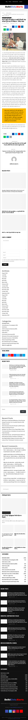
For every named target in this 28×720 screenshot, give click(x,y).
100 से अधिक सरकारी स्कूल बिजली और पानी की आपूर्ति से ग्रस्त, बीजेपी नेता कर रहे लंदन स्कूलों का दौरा (14, 144)
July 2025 (4, 296)
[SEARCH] (24, 489)
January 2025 (5, 307)
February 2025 (5, 306)
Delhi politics (9, 17)
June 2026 (4, 276)
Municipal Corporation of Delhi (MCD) (10, 338)
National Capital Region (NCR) (8, 339)
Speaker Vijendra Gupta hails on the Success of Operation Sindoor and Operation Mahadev (13, 191)
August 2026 (5, 273)
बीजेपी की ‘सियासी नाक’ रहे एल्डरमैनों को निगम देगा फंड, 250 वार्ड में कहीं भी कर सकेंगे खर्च (14, 458)
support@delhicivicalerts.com (16, 707)
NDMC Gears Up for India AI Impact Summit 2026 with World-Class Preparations (17, 654)
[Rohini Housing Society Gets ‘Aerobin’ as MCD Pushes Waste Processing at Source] (5, 376)
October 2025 (5, 291)
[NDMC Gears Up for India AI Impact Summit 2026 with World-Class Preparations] (4, 655)
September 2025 (5, 293)
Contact (20, 1)
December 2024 (5, 309)
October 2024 (5, 313)
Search (3, 409)
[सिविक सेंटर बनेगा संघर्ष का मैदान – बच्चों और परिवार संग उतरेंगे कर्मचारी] (20, 529)
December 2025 (5, 287)
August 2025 (5, 295)
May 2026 (4, 278)
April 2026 (4, 280)
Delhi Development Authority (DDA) (9, 328)
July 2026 (4, 275)
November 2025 (5, 289)
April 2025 (4, 302)
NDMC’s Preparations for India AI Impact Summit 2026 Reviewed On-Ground (17, 647)
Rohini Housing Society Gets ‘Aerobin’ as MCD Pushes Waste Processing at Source (17, 376)
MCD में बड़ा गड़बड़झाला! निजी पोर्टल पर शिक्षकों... (12, 516)
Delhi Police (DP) (5, 330)
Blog (6, 1)
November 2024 (5, 311)
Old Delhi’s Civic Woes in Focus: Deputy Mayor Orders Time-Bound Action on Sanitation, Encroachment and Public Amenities (17, 384)
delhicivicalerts (6, 23)
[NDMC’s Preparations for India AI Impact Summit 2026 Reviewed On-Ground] (4, 648)
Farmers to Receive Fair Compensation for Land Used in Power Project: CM (14, 152)
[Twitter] (10, 711)
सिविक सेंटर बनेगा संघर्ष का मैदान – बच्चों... (20, 534)
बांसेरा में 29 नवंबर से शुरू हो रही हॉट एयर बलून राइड (11, 232)
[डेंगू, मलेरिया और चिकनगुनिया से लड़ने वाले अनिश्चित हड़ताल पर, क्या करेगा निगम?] (8, 542)
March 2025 (4, 304)
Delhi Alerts (4, 17)
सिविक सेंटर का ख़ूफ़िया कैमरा (7, 345)
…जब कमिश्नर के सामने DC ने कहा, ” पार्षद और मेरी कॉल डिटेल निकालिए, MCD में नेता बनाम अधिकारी (14, 474)
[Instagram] (14, 711)
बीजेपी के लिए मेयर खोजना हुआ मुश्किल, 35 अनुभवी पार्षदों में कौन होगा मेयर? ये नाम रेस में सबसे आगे (13, 212)
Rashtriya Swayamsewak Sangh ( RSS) (10, 343)
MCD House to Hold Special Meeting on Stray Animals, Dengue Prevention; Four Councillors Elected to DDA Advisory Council (17, 367)
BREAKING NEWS (5, 323)
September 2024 (5, 315)
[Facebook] (6, 711)
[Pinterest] (17, 711)
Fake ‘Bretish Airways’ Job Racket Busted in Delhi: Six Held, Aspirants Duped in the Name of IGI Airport (17, 393)
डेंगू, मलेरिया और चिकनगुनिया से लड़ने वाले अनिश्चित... (7, 548)
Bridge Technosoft (16, 718)
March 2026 (4, 282)
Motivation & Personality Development (10, 336)
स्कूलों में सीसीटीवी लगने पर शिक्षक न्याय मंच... (19, 548)
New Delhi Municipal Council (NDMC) (9, 341)
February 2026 (5, 284)
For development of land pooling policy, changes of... (7, 535)
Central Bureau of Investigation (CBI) (10, 325)
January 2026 (5, 285)
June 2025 (4, 298)
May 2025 (4, 300)
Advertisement (15, 1)
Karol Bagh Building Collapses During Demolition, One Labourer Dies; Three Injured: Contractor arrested (17, 401)
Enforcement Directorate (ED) (8, 334)
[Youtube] (21, 711)
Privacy (10, 1)
